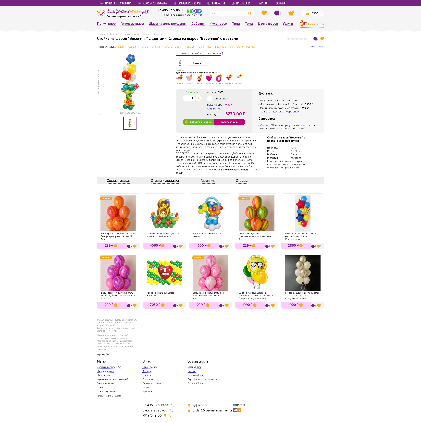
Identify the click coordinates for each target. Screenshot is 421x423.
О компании (148, 379)
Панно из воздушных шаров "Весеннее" (160, 294)
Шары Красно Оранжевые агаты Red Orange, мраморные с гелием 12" (118, 235)
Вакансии (147, 371)
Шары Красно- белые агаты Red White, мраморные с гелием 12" (208, 294)
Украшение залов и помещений (112, 379)
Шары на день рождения (167, 24)
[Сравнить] (278, 13)
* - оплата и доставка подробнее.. (279, 111)
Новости (146, 375)
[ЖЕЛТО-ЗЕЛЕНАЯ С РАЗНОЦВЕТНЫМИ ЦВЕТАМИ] (180, 63)
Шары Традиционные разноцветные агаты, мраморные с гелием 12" (256, 236)
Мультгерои (218, 24)
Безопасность (194, 367)
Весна (145, 47)
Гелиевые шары (132, 24)
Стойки (113, 34)
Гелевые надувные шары (109, 395)
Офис (240, 47)
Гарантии (147, 391)
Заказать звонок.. (155, 410)
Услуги (288, 24)
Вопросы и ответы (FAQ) (109, 367)
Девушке (119, 47)
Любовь (167, 47)
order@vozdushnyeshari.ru (212, 410)
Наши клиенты (149, 367)
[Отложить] (322, 39)
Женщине (133, 47)
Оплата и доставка (151, 383)
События (198, 24)
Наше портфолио (105, 371)
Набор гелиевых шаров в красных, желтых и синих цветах (301, 235)
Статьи (100, 387)
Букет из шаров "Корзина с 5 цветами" (207, 235)
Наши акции (103, 375)
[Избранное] (264, 13)
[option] (130, 82)
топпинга (215, 108)
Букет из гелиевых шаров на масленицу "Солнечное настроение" (256, 294)
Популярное (106, 24)
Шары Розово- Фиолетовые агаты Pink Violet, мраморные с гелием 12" (118, 294)
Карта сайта (103, 354)
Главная (101, 34)
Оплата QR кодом (197, 383)
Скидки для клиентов (107, 391)
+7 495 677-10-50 (170, 10)
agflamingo (200, 405)
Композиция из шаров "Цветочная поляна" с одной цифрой (164, 235)
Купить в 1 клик (229, 122)
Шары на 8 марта (224, 47)
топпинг (191, 72)
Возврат (192, 371)
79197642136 (152, 415)
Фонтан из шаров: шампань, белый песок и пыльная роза (302, 294)
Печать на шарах (105, 383)
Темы (249, 24)
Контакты (147, 387)
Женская (189, 47)
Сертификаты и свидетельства (203, 379)
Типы (236, 24)
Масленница (204, 47)
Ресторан (251, 47)
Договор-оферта (196, 375)
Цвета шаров (268, 24)
